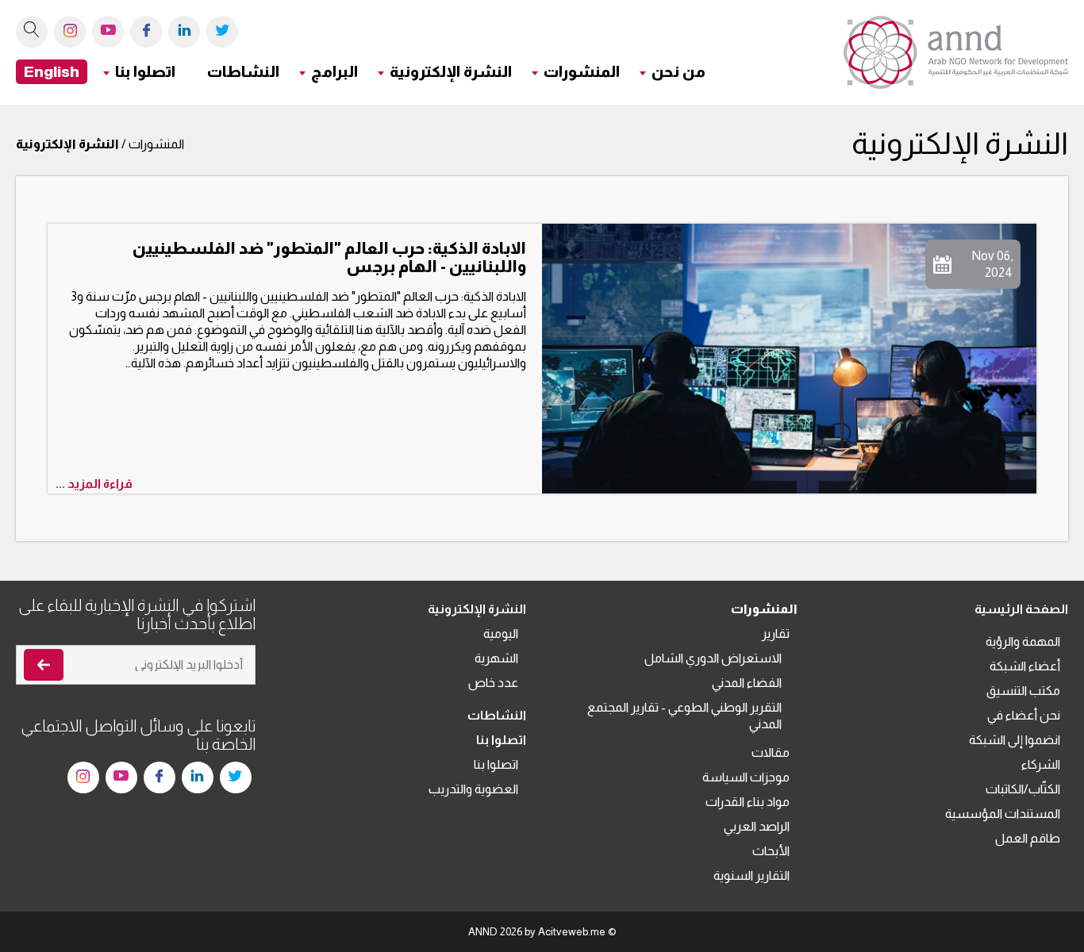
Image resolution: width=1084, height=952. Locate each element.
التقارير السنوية (751, 875)
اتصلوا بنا (496, 764)
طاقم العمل (1027, 838)
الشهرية (496, 658)
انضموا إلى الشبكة (1014, 740)
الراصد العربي (757, 826)
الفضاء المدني (747, 682)
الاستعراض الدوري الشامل (713, 658)
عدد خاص (493, 682)
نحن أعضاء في (1023, 715)
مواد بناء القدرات (747, 801)
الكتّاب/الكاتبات (1023, 789)
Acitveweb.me (571, 932)
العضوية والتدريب (473, 789)
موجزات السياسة (746, 777)
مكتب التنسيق (1023, 690)
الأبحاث (771, 851)
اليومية (500, 633)
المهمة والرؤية (1023, 641)
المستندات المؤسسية (1002, 813)
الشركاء (1040, 764)
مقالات (770, 752)
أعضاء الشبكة (1025, 666)
